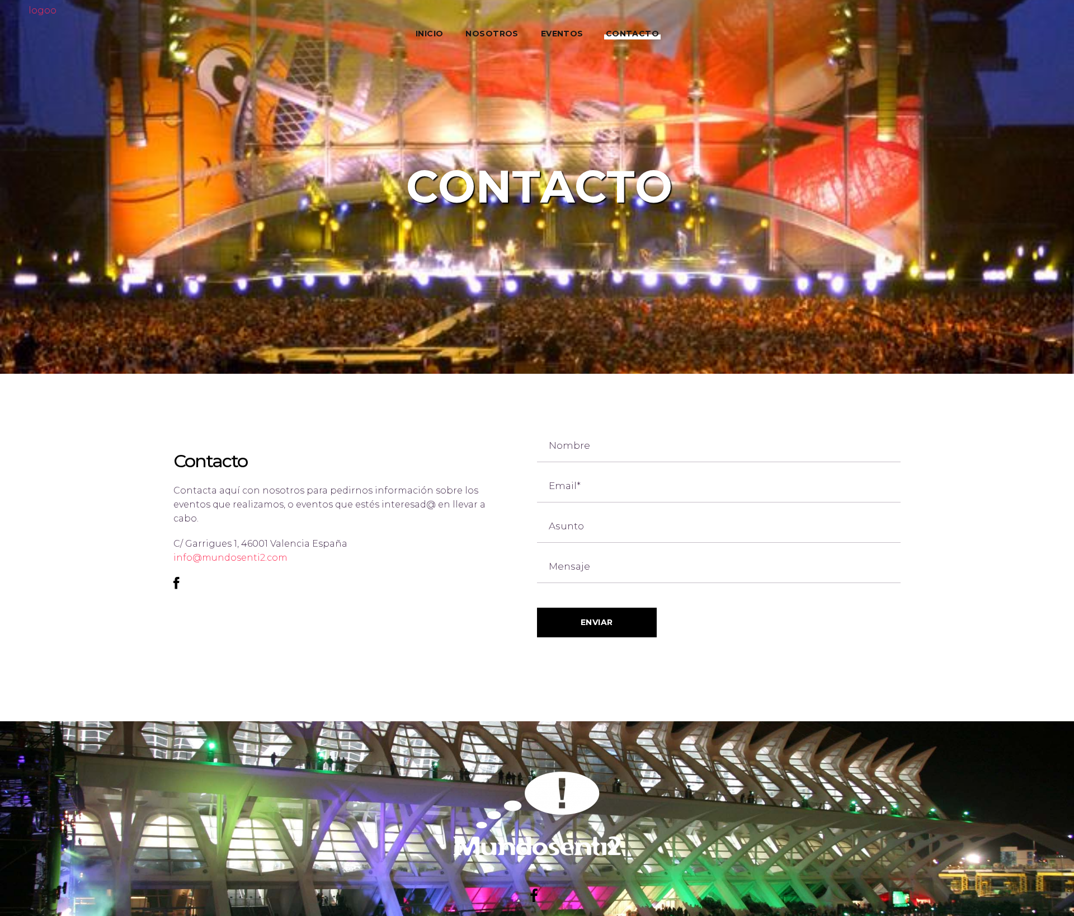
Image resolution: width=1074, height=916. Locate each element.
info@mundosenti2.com (230, 557)
